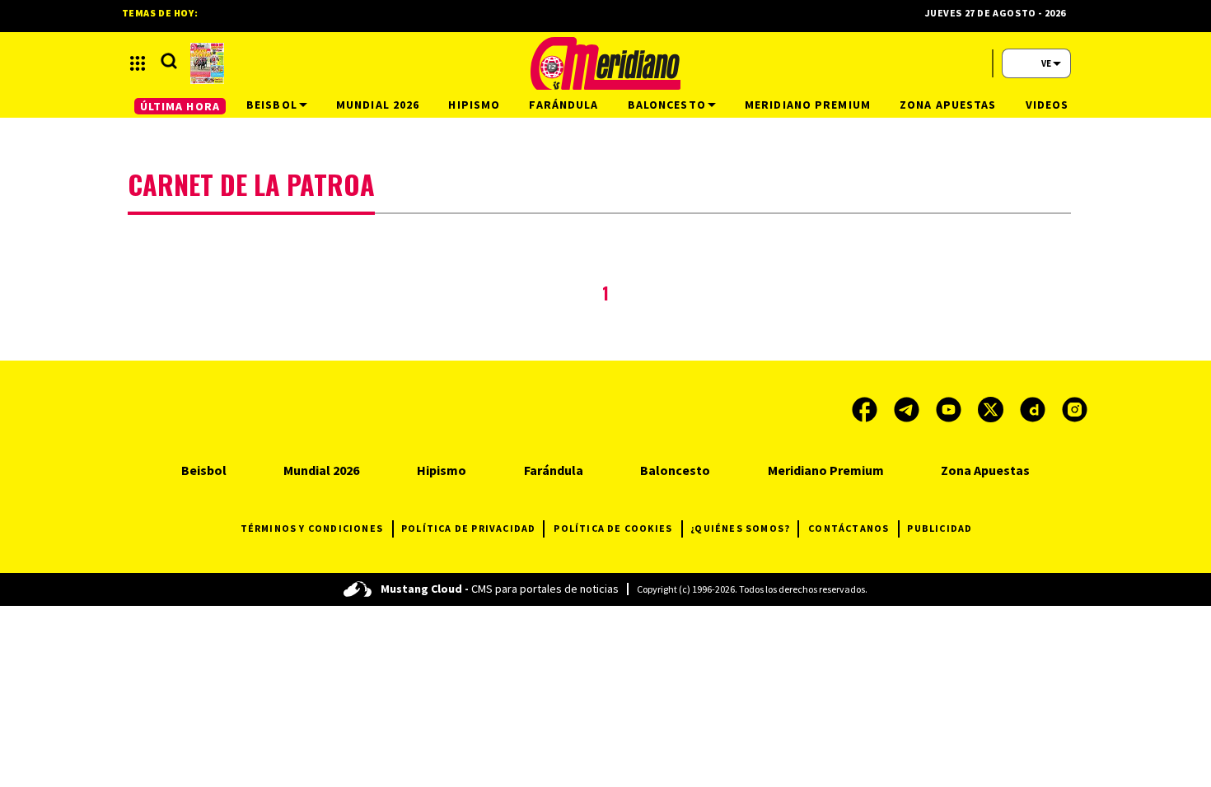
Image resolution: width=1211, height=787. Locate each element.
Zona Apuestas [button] (948, 104)
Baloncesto (675, 470)
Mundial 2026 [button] (377, 104)
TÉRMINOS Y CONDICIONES (312, 528)
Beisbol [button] (271, 104)
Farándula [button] (563, 104)
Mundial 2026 (321, 470)
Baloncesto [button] (667, 104)
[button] (137, 63)
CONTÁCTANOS (848, 528)
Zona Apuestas (985, 470)
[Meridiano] (605, 63)
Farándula (553, 470)
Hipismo (441, 470)
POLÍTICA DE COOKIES (613, 528)
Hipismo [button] (474, 104)
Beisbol (204, 470)
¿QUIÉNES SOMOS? (740, 528)
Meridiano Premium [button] (808, 104)
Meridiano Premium (826, 470)
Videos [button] (1047, 104)
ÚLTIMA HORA (180, 106)
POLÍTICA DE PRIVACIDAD (468, 528)
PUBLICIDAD (939, 528)
